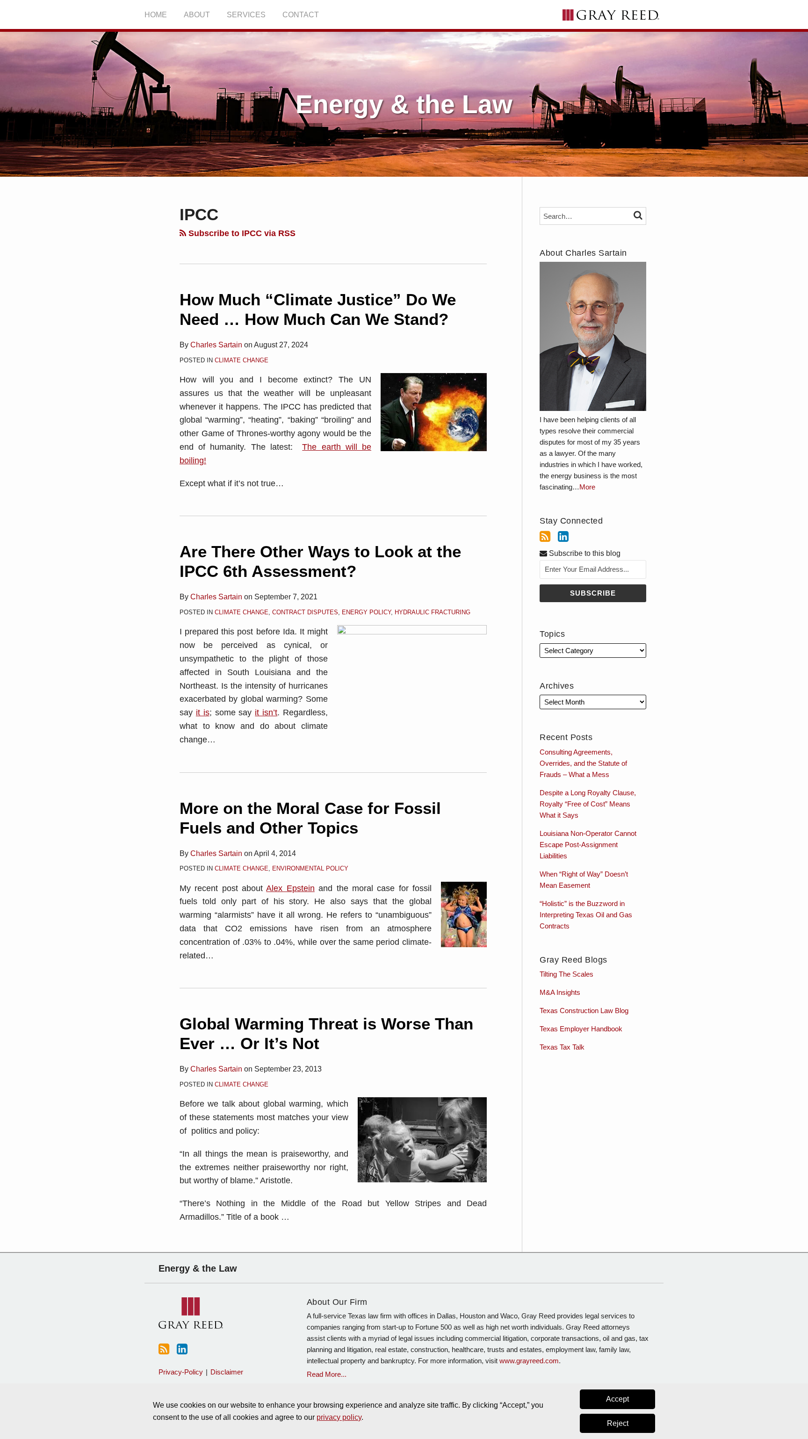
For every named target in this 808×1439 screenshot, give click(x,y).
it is (202, 712)
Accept (617, 1399)
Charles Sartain (216, 345)
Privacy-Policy (181, 1372)
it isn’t (266, 712)
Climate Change (241, 360)
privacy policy (339, 1417)
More (587, 487)
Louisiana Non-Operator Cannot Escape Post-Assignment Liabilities (588, 844)
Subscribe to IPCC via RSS (241, 233)
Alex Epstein (290, 888)
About (197, 15)
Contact (300, 15)
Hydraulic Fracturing (432, 612)
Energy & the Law (404, 104)
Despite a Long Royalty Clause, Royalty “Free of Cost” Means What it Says (588, 804)
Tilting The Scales (566, 974)
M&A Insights (560, 992)
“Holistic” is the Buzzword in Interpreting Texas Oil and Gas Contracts (586, 914)
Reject (617, 1423)
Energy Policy (366, 612)
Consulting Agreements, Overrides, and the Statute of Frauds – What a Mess (583, 763)
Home (155, 15)
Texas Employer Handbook (581, 1029)
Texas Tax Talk (562, 1047)
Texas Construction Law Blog (584, 1010)
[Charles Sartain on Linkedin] (563, 536)
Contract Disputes (305, 612)
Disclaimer (226, 1372)
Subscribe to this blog (583, 553)
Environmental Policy (310, 868)
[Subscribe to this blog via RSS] (545, 536)
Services (246, 15)
